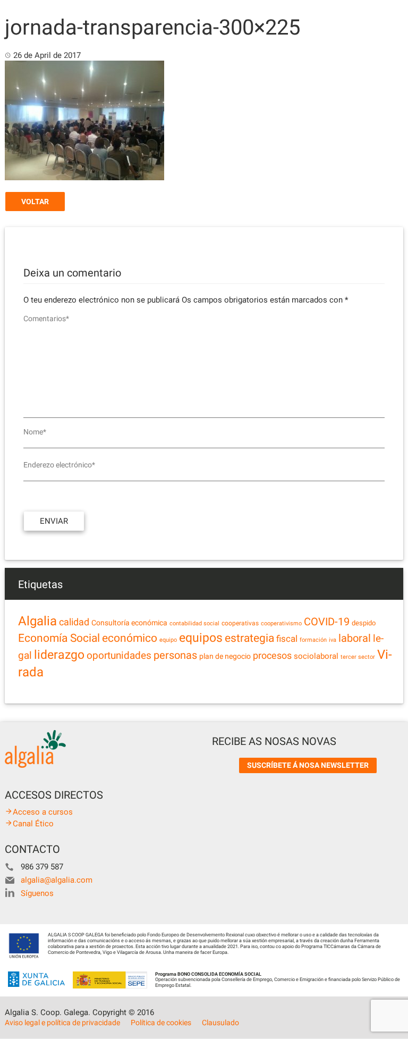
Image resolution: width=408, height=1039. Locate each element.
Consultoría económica (129, 622)
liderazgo (59, 654)
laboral (354, 638)
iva (332, 639)
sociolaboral (316, 656)
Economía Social (59, 638)
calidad (74, 622)
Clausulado (220, 1022)
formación (313, 639)
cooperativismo (281, 623)
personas (175, 655)
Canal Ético (33, 823)
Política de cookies (161, 1022)
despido (364, 623)
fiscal (287, 638)
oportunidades (119, 655)
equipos (201, 638)
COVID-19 (327, 622)
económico (129, 638)
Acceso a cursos (43, 812)
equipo (168, 639)
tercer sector (358, 656)
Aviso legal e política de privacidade (62, 1022)
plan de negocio (225, 656)
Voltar (35, 201)
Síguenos (37, 893)
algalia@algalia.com (56, 880)
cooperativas (240, 623)
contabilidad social (194, 623)
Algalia (37, 621)
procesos (272, 655)
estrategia (249, 637)
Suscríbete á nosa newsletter (308, 765)
